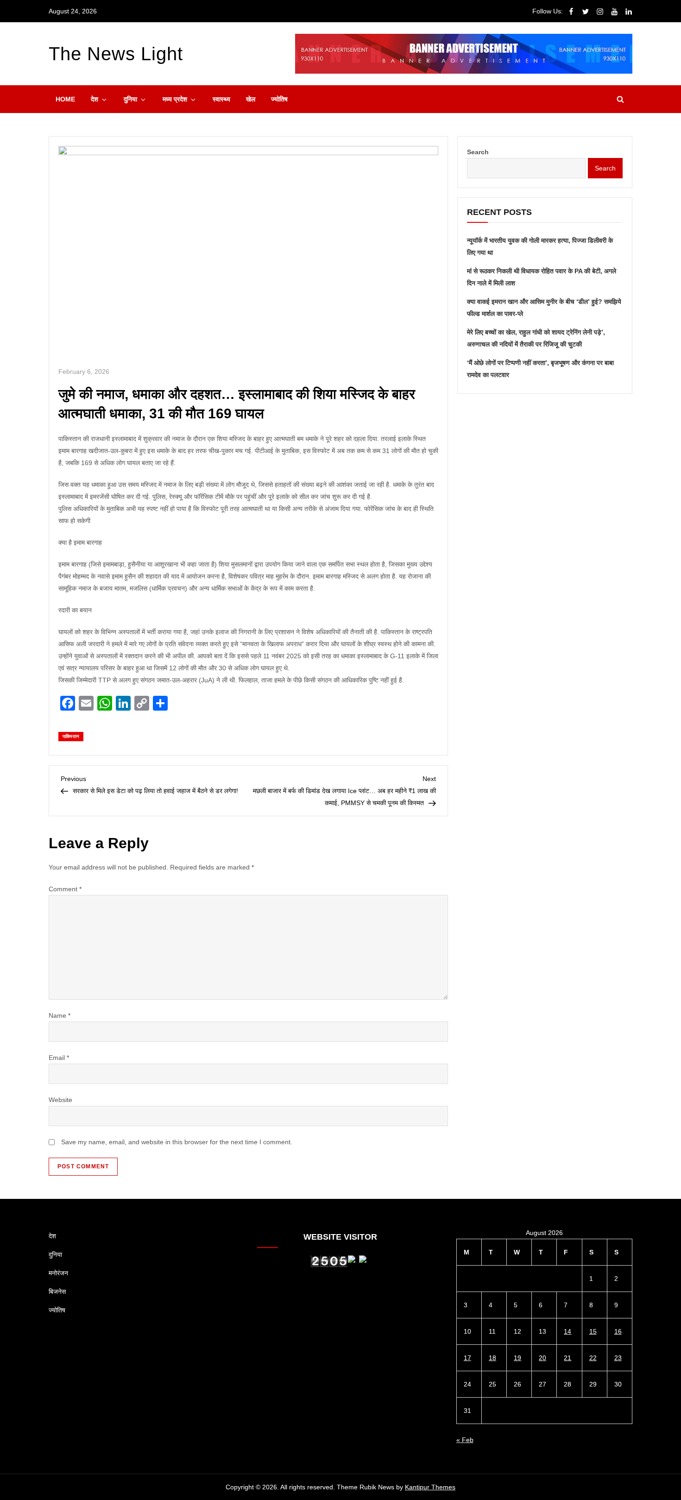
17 (467, 1357)
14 (567, 1331)
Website (60, 1099)
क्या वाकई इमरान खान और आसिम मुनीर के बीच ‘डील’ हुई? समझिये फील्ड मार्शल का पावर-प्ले (544, 307)
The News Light (116, 54)
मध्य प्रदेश (175, 99)
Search (478, 152)
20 (542, 1357)
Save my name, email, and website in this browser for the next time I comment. (176, 1142)
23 (618, 1357)
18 (492, 1357)
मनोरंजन (58, 1273)
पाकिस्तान (71, 736)
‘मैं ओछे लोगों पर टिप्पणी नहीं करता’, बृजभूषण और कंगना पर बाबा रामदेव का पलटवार (540, 368)
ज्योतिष (279, 99)
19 (517, 1357)
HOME (65, 99)
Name (59, 1015)
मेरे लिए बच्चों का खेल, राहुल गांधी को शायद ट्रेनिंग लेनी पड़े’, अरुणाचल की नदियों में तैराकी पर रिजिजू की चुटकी (536, 338)
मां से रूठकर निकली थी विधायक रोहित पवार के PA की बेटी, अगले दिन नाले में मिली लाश (541, 277)
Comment (65, 889)
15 (593, 1331)
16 (618, 1331)
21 (567, 1357)
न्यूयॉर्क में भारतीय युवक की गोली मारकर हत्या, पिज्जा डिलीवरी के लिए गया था (540, 246)
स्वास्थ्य (221, 99)
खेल (250, 99)
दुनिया (130, 99)
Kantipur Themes (430, 1487)
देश (94, 99)
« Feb (464, 1439)
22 (593, 1357)
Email (59, 1057)
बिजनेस (57, 1291)
